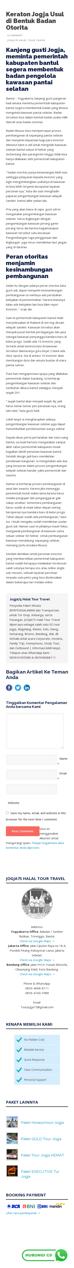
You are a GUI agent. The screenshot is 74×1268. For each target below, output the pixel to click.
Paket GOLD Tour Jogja (41, 1139)
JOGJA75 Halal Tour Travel (26, 40)
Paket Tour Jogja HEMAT (42, 1155)
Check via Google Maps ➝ (37, 941)
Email (63, 773)
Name (63, 758)
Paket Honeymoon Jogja (42, 1122)
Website (13, 803)
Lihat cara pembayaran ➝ (23, 1213)
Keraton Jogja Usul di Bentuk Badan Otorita (35, 21)
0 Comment (15, 35)
